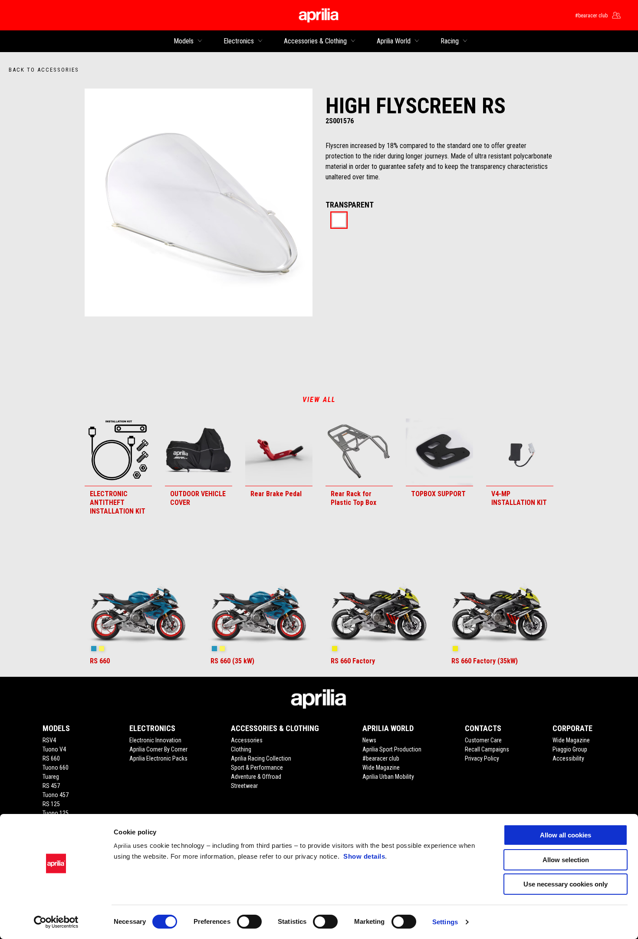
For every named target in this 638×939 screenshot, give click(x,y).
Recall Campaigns (487, 749)
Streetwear (244, 785)
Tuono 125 (56, 813)
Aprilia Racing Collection (261, 758)
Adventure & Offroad (256, 776)
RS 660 (51, 758)
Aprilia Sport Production (391, 749)
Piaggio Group (569, 749)
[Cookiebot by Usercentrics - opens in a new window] (56, 922)
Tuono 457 (56, 794)
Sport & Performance (257, 767)
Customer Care (483, 740)
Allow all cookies (565, 835)
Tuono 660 (56, 767)
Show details (364, 856)
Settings (445, 922)
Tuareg (51, 776)
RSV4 (49, 740)
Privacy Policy (482, 758)
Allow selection (566, 859)
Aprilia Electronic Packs (158, 758)
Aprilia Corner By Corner (158, 749)
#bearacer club (380, 758)
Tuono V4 (54, 749)
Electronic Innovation (155, 740)
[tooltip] (339, 221)
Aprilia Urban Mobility (388, 776)
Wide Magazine (381, 767)
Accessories (247, 740)
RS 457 (51, 785)
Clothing (241, 749)
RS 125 (51, 804)
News (369, 740)
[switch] (249, 922)
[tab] (339, 220)
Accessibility (568, 758)
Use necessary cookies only (565, 884)
